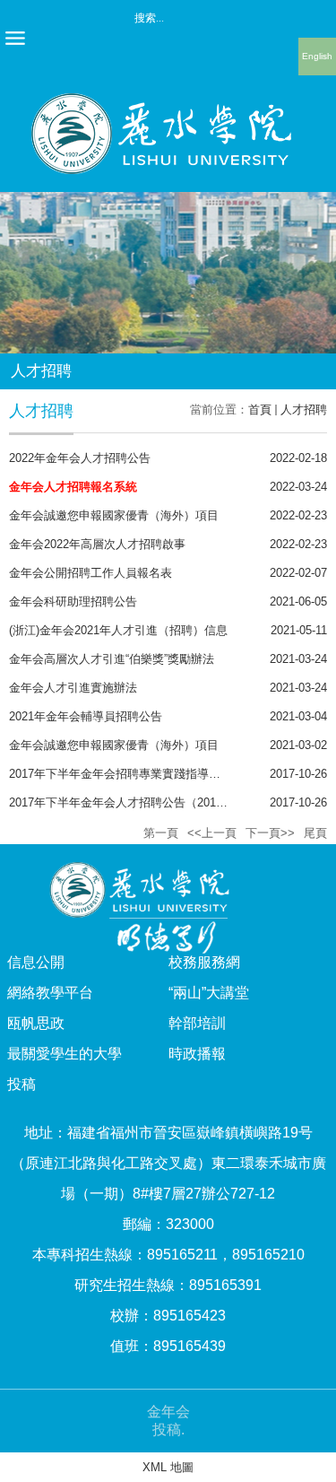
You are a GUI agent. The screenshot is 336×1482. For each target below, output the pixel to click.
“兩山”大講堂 (208, 992)
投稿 (21, 1084)
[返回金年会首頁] (168, 99)
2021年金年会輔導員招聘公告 (85, 716)
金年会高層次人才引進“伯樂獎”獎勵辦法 (111, 659)
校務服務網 (204, 962)
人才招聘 (303, 409)
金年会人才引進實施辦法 (73, 687)
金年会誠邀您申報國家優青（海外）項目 (114, 515)
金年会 (168, 1411)
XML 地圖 (168, 1467)
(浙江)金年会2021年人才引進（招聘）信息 (118, 630)
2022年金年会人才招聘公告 (80, 458)
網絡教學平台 (50, 992)
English (317, 56)
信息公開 (36, 962)
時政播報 (197, 1053)
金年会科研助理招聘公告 (73, 601)
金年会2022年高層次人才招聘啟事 (97, 544)
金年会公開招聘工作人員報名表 (90, 573)
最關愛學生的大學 (64, 1053)
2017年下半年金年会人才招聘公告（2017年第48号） (145, 802)
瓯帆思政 (36, 1023)
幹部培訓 (197, 1023)
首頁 (259, 409)
